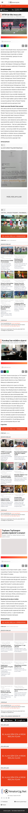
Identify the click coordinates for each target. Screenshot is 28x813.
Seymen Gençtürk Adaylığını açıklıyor (19, 284)
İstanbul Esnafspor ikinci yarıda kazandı (6, 646)
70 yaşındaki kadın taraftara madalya (6, 476)
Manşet (8, 255)
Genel (15, 280)
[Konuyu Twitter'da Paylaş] (5, 46)
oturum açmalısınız (15, 323)
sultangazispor (13, 240)
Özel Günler (20, 686)
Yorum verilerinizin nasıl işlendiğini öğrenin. (10, 326)
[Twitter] (4, 798)
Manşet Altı (23, 280)
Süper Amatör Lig (22, 255)
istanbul (8, 240)
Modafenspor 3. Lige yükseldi (19, 646)
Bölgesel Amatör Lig (11, 16)
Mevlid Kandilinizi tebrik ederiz (20, 690)
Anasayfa (4, 16)
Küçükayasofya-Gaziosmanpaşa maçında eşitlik (18, 260)
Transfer (2, 687)
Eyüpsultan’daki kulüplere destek (5, 499)
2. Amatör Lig (4, 471)
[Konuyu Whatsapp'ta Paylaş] (7, 46)
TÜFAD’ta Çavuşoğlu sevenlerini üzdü (6, 452)
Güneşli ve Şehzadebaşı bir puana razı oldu (7, 284)
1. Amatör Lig (3, 255)
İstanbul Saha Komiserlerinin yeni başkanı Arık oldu (19, 499)
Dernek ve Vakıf (10, 342)
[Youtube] (9, 798)
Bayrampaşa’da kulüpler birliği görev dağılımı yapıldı (20, 453)
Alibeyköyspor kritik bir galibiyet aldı (20, 666)
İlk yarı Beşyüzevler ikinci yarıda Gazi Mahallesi (6, 307)
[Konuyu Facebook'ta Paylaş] (2, 46)
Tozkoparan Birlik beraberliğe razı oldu (20, 304)
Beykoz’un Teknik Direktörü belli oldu (6, 691)
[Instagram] (6, 798)
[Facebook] (2, 798)
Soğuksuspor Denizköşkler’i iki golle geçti (7, 667)
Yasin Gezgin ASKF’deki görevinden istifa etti (16, 6)
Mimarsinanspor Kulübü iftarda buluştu (7, 261)
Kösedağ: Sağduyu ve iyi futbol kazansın (20, 475)
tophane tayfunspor (14, 626)
